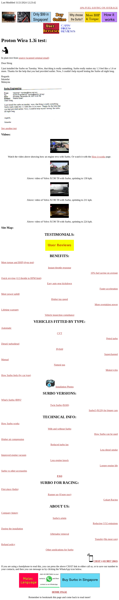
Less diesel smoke (109, 449)
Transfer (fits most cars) (106, 539)
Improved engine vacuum (13, 455)
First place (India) (9, 489)
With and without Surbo (59, 428)
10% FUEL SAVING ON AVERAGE (99, 7)
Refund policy (8, 544)
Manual (5, 359)
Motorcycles (112, 370)
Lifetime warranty (10, 309)
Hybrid (59, 349)
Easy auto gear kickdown (59, 283)
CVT (59, 333)
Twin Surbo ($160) (59, 405)
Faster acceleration (109, 288)
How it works (98, 156)
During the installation (12, 528)
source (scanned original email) (34, 58)
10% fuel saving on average (104, 273)
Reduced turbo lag (59, 444)
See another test (9, 128)
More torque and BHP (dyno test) (17, 262)
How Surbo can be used (106, 434)
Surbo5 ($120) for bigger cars (103, 410)
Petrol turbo (112, 338)
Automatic (6, 328)
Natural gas (59, 364)
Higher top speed (59, 299)
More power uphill (10, 294)
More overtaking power (106, 304)
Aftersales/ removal (59, 534)
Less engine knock (59, 460)
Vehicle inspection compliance (59, 315)
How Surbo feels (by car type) (16, 375)
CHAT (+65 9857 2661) (105, 561)
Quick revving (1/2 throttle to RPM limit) (21, 278)
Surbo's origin (59, 518)
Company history (9, 513)
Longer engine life (109, 465)
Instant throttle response (59, 267)
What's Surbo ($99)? (11, 400)
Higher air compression (12, 439)
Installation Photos (65, 386)
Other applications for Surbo (59, 549)
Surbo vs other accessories (14, 471)
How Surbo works (10, 423)
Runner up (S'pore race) (59, 494)
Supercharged (111, 354)
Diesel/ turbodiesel (10, 343)
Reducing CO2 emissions (105, 523)
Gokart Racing (110, 499)
